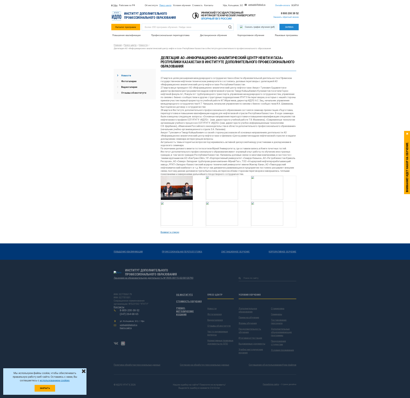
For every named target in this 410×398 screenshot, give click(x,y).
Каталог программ (125, 27)
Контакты (208, 5)
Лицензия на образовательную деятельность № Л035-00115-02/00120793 (153, 278)
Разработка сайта (271, 384)
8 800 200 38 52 (290, 13)
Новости (126, 75)
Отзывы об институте (133, 93)
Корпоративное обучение (251, 35)
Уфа (115, 5)
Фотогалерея (128, 81)
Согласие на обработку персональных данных (204, 365)
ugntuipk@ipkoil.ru (256, 5)
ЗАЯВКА (289, 27)
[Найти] (230, 27)
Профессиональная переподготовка (170, 35)
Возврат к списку (170, 232)
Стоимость (197, 5)
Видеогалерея (129, 87)
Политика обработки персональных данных (137, 365)
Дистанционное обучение (213, 35)
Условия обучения (182, 5)
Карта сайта (126, 328)
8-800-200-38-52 (129, 310)
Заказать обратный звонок (286, 17)
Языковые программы (286, 35)
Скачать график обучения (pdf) (260, 27)
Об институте (151, 5)
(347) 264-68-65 (129, 314)
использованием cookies (55, 380)
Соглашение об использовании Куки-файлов (272, 365)
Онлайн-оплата (282, 5)
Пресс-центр (165, 5)
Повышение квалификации (126, 35)
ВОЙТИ (295, 5)
